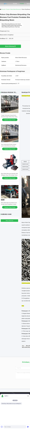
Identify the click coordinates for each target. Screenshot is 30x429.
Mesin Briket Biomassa (15, 9)
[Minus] (28, 396)
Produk (22, 3)
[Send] (28, 426)
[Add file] (2, 426)
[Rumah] (5, 3)
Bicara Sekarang (9, 46)
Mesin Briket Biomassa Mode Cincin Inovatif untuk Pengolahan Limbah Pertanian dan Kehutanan (9, 204)
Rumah (15, 3)
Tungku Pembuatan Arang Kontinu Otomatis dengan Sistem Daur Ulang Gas (9, 117)
